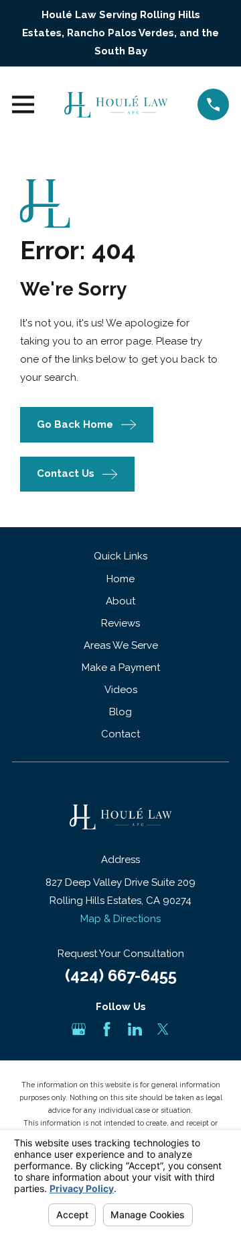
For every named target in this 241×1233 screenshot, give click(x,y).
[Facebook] (107, 1029)
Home (120, 579)
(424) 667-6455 (121, 975)
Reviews (120, 623)
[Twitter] (163, 1029)
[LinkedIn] (135, 1029)
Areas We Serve (121, 645)
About (120, 601)
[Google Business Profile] (79, 1029)
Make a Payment (121, 667)
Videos (120, 690)
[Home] (116, 105)
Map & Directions (120, 919)
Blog (120, 712)
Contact (120, 734)
